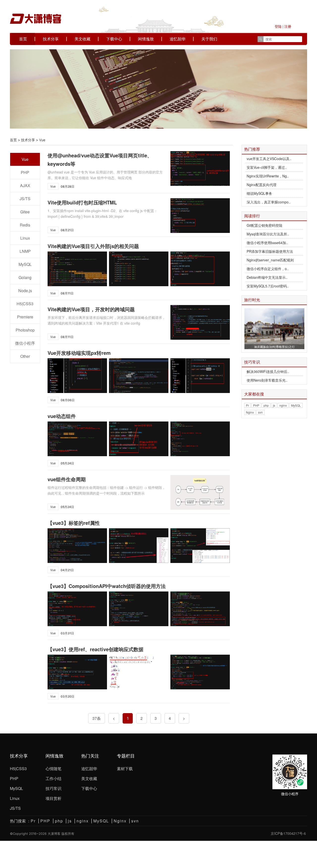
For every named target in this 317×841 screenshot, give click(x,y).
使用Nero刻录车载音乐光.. (267, 380)
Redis (25, 225)
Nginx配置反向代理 (261, 184)
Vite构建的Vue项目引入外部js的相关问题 (93, 246)
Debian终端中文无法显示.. (267, 277)
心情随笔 (53, 768)
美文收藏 (82, 39)
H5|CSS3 (25, 304)
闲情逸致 (146, 39)
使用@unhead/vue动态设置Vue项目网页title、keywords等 (100, 159)
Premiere (25, 317)
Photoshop (25, 330)
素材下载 (125, 768)
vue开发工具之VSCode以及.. (269, 158)
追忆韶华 (177, 39)
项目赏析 (53, 798)
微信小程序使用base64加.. (267, 242)
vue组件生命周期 (67, 479)
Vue (25, 159)
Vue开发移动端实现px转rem (79, 352)
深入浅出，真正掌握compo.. (269, 201)
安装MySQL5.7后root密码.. (268, 285)
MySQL (25, 264)
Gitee (25, 212)
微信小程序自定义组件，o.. (268, 268)
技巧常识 (53, 788)
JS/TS (25, 198)
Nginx (250, 412)
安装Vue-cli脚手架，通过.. (267, 167)
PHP (25, 172)
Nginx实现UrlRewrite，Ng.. (268, 175)
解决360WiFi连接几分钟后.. (268, 371)
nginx (283, 405)
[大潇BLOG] (35, 12)
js (274, 405)
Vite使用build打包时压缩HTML (82, 202)
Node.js (25, 290)
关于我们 (209, 39)
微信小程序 (25, 343)
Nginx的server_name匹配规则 (270, 259)
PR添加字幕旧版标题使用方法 (270, 251)
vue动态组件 (62, 416)
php (266, 405)
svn (260, 412)
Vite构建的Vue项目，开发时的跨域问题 (91, 309)
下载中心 (114, 39)
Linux (25, 238)
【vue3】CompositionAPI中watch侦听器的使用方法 (107, 585)
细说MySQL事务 (259, 193)
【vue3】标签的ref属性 (74, 522)
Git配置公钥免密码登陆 (264, 225)
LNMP (25, 251)
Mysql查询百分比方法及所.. (268, 233)
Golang (25, 277)
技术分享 (51, 39)
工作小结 (53, 778)
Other (25, 356)
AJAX (25, 185)
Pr (247, 405)
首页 (23, 39)
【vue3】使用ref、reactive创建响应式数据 (95, 649)
